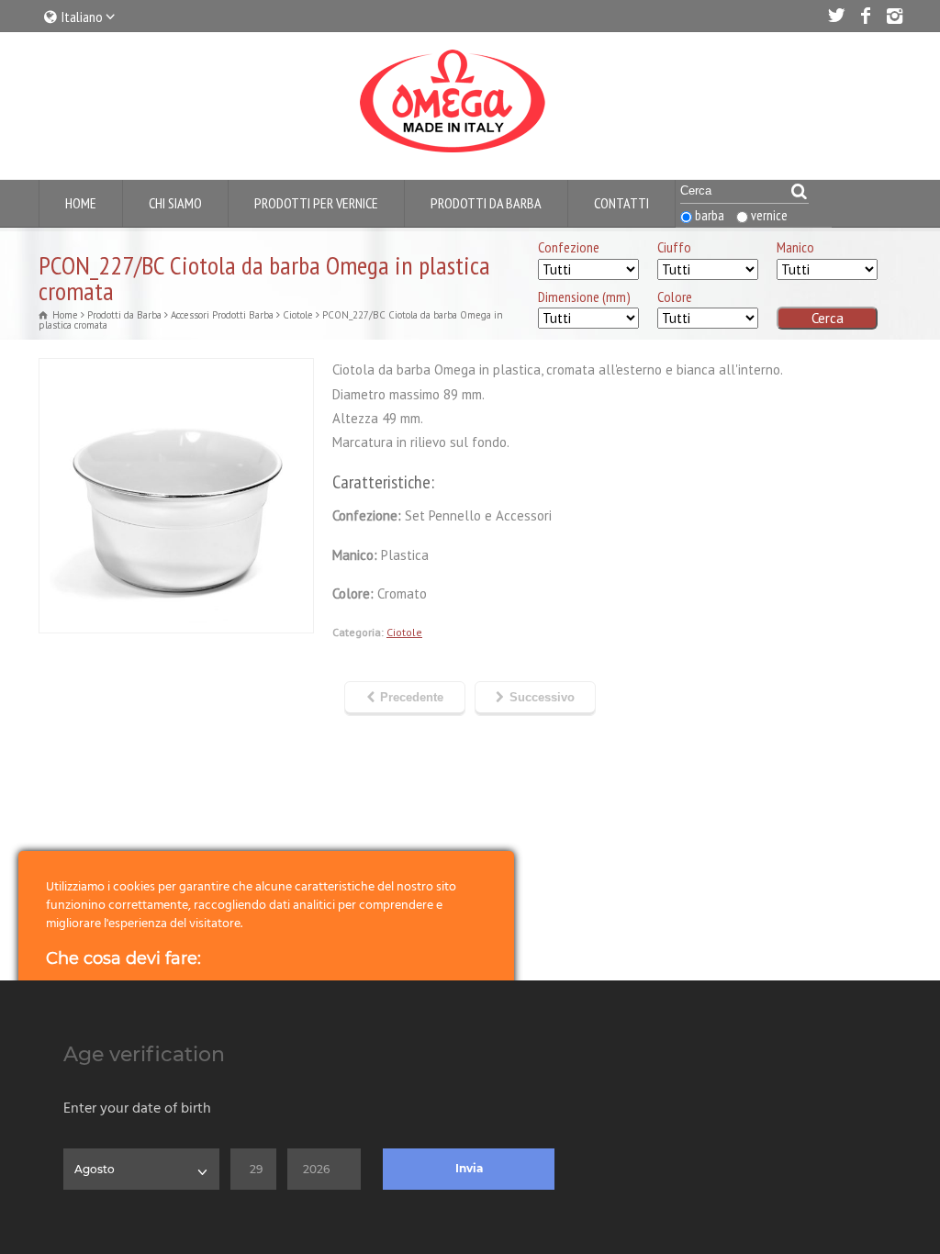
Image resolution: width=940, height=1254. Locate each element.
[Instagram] (894, 16)
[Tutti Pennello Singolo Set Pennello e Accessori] (588, 270)
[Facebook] (865, 16)
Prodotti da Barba (486, 203)
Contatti (621, 203)
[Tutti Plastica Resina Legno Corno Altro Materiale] (827, 270)
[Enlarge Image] (176, 370)
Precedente (411, 697)
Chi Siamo (175, 203)
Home (80, 203)
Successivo (542, 697)
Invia (469, 1168)
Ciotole (404, 632)
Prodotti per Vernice (316, 203)
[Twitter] (835, 16)
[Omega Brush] (451, 153)
